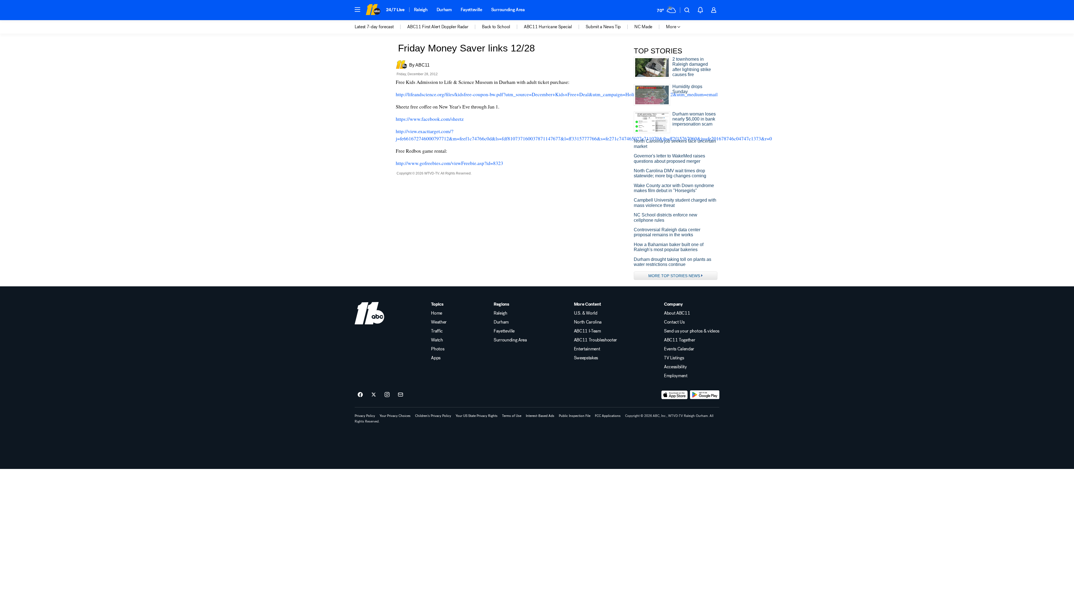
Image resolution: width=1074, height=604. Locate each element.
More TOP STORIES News (674, 275)
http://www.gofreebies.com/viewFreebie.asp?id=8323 (449, 163)
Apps (436, 358)
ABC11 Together (679, 340)
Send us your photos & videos (691, 331)
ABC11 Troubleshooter (595, 340)
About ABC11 (677, 313)
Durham (444, 10)
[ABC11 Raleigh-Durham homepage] (373, 10)
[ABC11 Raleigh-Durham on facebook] (360, 394)
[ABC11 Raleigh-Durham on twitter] (373, 394)
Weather (439, 322)
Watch (437, 340)
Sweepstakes (586, 358)
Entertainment (587, 349)
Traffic (437, 331)
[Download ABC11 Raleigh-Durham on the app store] (674, 394)
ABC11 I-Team (587, 331)
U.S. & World (585, 313)
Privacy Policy (365, 415)
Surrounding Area (508, 10)
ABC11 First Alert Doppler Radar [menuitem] (437, 26)
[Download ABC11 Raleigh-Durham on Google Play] (704, 394)
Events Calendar (679, 349)
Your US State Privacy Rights (477, 415)
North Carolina (588, 322)
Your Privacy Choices (395, 415)
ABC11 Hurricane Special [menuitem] (548, 26)
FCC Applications (608, 415)
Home (436, 313)
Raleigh (421, 10)
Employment (675, 376)
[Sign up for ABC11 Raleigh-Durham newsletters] (400, 394)
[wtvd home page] (369, 313)
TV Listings (674, 358)
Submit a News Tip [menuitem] (603, 26)
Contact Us (674, 322)
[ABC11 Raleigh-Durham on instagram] (387, 394)
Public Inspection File (574, 415)
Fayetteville (471, 10)
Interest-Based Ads (540, 415)
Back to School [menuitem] (496, 26)
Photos (437, 349)
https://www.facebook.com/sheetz (430, 118)
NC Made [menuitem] (643, 26)
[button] (357, 9)
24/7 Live (395, 10)
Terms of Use (511, 415)
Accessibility (675, 367)
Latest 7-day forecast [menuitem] (374, 26)
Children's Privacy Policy (433, 415)
